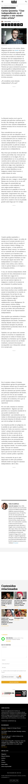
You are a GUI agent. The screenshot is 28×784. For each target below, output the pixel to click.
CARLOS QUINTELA (7, 21)
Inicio (2, 5)
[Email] (15, 24)
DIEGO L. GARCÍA (4, 606)
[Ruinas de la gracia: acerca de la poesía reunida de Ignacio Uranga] (7, 595)
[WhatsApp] (9, 24)
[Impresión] (18, 24)
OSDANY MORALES (4, 739)
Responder (8, 641)
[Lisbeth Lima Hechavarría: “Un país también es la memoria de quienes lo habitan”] (7, 613)
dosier (17, 50)
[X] (5, 24)
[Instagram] (14, 781)
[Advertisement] (14, 101)
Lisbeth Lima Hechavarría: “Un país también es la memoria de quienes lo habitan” (7, 621)
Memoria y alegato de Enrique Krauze (11, 728)
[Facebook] (2, 24)
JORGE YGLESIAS (4, 734)
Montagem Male (19, 618)
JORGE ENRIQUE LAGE (4, 625)
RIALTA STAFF (16, 606)
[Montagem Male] (20, 613)
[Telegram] (21, 24)
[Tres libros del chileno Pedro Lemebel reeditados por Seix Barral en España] (20, 595)
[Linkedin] (12, 24)
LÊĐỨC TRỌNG (16, 619)
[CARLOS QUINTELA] (2, 21)
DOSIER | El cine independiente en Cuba (11, 5)
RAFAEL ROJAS (3, 729)
